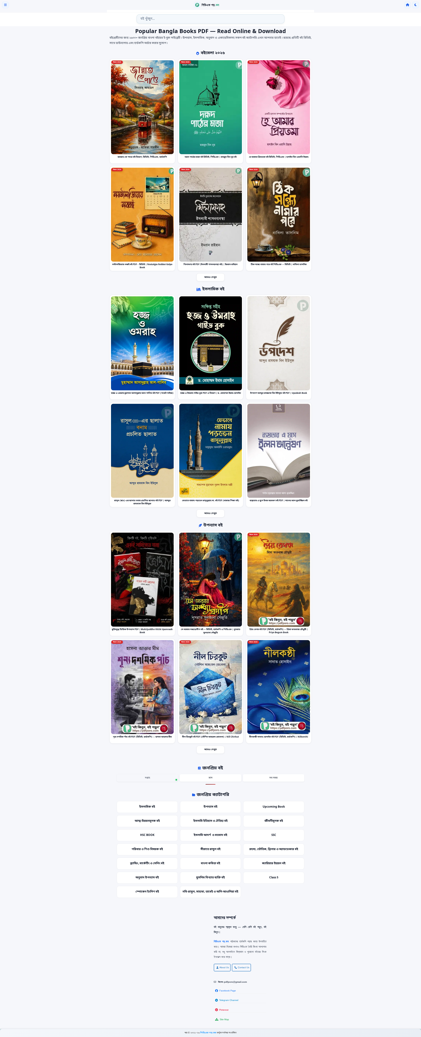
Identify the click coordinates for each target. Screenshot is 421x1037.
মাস (210, 777)
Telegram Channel (228, 1000)
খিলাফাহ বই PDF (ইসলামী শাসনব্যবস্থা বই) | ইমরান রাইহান (210, 264)
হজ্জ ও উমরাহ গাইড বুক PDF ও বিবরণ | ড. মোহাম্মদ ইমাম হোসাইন (210, 393)
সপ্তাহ (147, 777)
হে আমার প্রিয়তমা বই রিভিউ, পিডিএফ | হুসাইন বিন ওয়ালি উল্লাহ (278, 157)
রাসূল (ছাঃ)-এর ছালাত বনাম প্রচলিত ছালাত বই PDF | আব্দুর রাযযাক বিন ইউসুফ (142, 502)
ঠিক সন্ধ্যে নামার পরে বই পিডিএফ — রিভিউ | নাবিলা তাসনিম (279, 264)
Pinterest (223, 1010)
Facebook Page (227, 990)
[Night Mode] (415, 5)
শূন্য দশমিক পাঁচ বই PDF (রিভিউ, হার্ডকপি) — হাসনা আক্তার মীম (142, 737)
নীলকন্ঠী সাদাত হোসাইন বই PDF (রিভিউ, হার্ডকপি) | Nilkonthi (278, 737)
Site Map (224, 1019)
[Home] (407, 5)
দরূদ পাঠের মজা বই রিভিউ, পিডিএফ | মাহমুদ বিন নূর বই (210, 157)
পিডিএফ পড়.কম (208, 1032)
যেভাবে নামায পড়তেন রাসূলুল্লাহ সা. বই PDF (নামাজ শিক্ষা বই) (210, 500)
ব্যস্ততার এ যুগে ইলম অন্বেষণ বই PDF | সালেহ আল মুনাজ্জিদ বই (279, 500)
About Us (224, 967)
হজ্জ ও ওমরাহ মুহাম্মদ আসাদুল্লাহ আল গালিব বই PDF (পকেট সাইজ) (142, 393)
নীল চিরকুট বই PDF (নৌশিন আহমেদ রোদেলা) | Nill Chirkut (210, 737)
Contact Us (243, 967)
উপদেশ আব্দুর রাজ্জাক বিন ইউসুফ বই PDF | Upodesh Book (278, 393)
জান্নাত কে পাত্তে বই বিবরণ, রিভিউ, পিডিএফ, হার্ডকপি (142, 157)
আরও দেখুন (210, 277)
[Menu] (5, 5)
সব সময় (273, 777)
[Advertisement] (107, 938)
